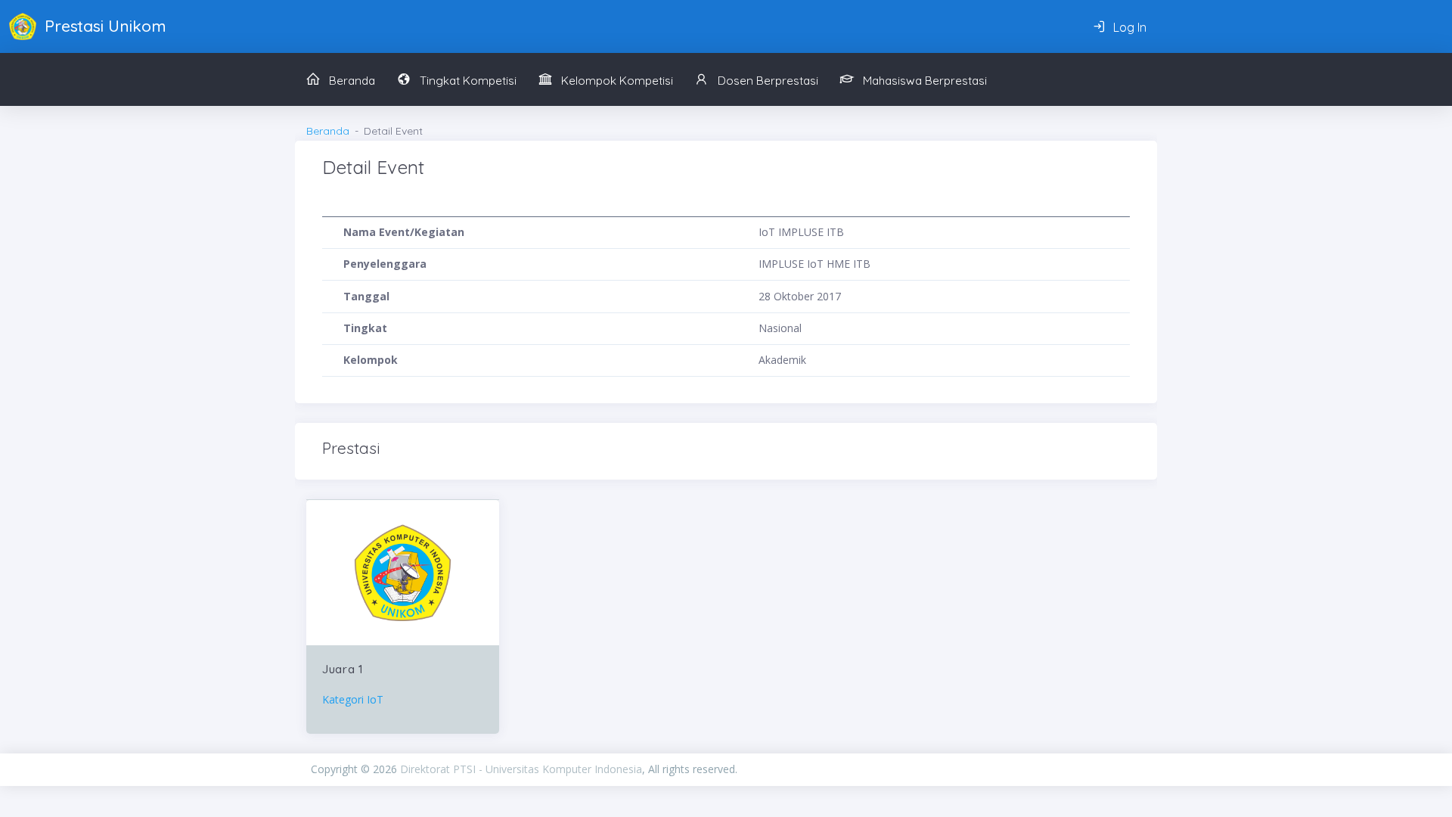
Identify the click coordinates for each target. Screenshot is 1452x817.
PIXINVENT (939, 769)
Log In (1128, 27)
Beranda (327, 131)
